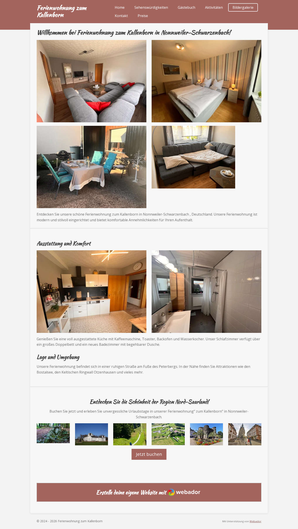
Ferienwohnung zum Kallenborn (61, 11)
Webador (255, 521)
